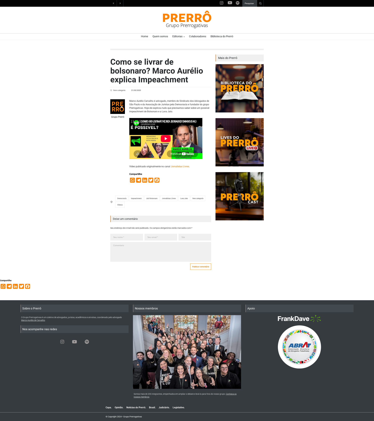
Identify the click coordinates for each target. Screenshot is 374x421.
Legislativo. (179, 407)
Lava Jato (184, 198)
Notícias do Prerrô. (136, 407)
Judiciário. (164, 407)
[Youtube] (74, 341)
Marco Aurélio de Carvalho (33, 320)
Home (144, 36)
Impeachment (136, 198)
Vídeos (120, 205)
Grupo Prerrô (117, 117)
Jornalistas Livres (180, 166)
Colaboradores (197, 36)
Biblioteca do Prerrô (222, 36)
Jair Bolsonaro (151, 198)
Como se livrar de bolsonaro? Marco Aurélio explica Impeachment (156, 70)
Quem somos (160, 36)
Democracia (121, 198)
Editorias (177, 36)
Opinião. (119, 407)
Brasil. (152, 407)
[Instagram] (62, 341)
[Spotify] (86, 341)
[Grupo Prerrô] (117, 106)
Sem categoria (119, 90)
